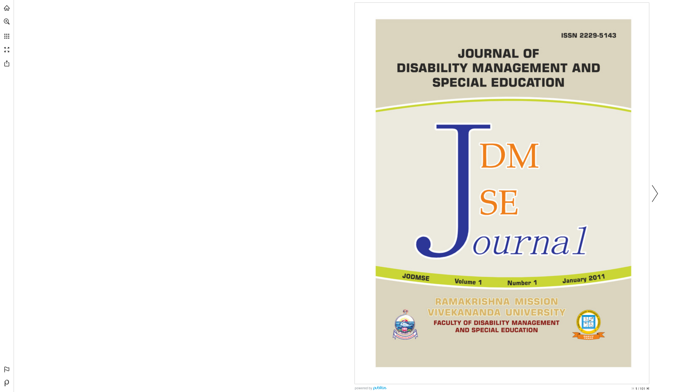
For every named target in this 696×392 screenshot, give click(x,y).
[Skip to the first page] (633, 388)
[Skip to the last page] (648, 388)
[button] (7, 21)
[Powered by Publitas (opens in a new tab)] (7, 383)
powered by (363, 387)
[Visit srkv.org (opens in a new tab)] (7, 8)
